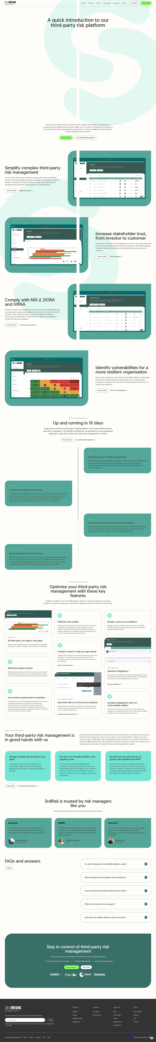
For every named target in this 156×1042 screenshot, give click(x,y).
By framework (97, 1015)
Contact (9, 868)
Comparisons (117, 1025)
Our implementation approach (85, 138)
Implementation (77, 1018)
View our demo (66, 138)
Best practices (117, 1022)
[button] (83, 3)
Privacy (31, 1037)
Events (115, 1018)
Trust (48, 1037)
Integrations (76, 1022)
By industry (96, 1011)
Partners (136, 1015)
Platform (75, 1011)
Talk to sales (146, 3)
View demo (134, 3)
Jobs (135, 1018)
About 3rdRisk (138, 1011)
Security (38, 1037)
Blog (114, 1011)
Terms (25, 1037)
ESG (44, 1037)
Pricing (98, 3)
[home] (10, 3)
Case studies (107, 3)
